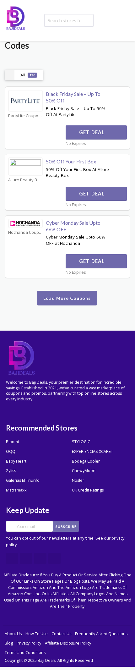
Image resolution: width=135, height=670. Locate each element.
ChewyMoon (83, 470)
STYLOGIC (81, 441)
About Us (13, 633)
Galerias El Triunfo (23, 480)
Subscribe (66, 526)
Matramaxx (16, 490)
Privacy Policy (29, 643)
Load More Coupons (67, 298)
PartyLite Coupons (25, 115)
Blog (9, 643)
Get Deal (92, 132)
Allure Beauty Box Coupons (25, 180)
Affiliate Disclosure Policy (68, 643)
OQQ (10, 451)
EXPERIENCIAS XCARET (92, 451)
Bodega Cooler (86, 461)
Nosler (78, 480)
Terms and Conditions (25, 652)
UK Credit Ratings (88, 490)
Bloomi (12, 441)
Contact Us (61, 633)
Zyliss (11, 470)
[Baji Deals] (16, 17)
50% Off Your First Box (71, 161)
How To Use (36, 633)
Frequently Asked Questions (101, 633)
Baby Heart (16, 461)
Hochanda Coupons (25, 232)
